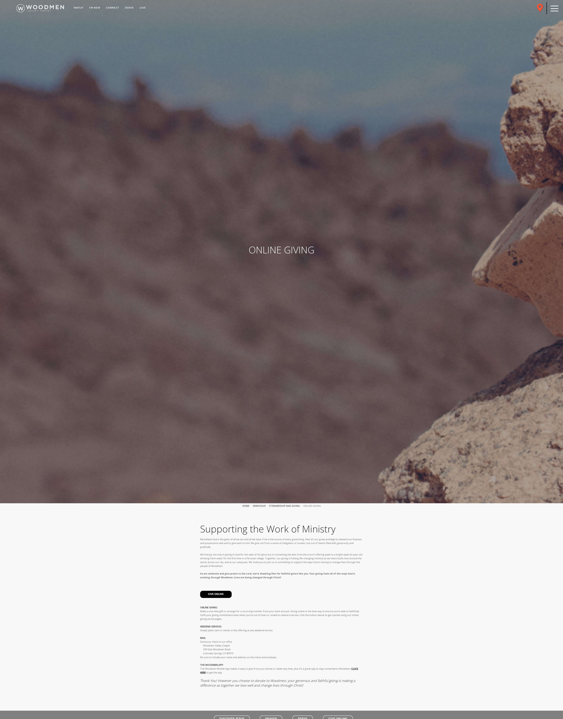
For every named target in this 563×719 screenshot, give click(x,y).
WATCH (78, 7)
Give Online (216, 594)
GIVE (143, 7)
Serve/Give (259, 506)
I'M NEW (94, 7)
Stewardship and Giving (284, 506)
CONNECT (112, 7)
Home (245, 506)
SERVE (129, 7)
